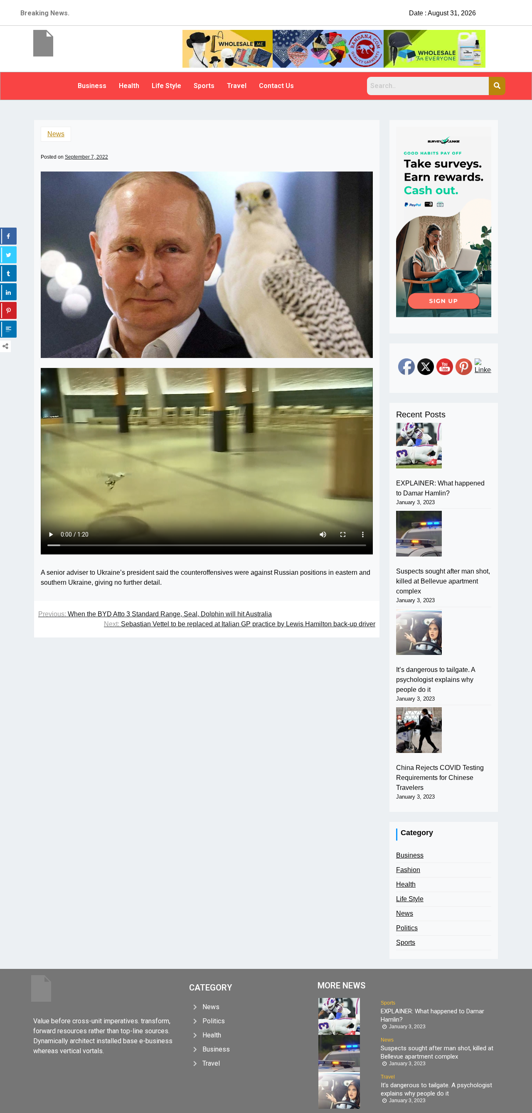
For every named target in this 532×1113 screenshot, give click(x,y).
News (55, 133)
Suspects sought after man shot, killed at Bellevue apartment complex (443, 581)
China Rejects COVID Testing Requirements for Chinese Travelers (440, 777)
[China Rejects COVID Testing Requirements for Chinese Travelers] (419, 730)
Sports (204, 86)
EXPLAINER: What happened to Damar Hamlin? (440, 488)
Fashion (408, 869)
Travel (236, 86)
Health (129, 86)
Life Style (166, 86)
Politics (407, 928)
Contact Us (276, 86)
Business (92, 86)
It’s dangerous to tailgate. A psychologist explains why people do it (435, 679)
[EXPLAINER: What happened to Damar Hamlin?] (419, 445)
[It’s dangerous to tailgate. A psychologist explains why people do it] (419, 632)
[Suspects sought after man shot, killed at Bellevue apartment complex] (419, 533)
